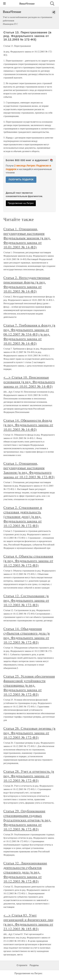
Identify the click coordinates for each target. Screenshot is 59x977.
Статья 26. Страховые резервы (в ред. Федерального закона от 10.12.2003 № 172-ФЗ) (29, 733)
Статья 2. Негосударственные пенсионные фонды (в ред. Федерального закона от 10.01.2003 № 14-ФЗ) (26, 284)
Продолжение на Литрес (21, 203)
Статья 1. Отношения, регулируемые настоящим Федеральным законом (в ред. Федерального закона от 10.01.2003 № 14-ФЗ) (27, 238)
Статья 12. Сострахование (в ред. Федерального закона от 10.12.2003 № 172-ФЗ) (26, 600)
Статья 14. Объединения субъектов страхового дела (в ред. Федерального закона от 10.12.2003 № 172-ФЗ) (26, 635)
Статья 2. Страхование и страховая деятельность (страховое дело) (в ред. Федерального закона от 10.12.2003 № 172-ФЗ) (22, 516)
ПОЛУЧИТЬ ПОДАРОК (21, 179)
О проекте (22, 965)
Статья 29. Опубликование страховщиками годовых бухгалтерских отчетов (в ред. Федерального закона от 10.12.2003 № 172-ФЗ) (27, 820)
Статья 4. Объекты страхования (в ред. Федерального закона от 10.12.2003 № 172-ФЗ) (28, 560)
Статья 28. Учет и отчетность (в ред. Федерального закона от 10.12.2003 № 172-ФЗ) (28, 776)
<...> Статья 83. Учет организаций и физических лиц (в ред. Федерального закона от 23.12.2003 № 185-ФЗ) (28, 922)
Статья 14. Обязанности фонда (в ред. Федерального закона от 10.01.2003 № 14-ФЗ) (28, 425)
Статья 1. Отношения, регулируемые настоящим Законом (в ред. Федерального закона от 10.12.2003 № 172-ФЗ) (29, 470)
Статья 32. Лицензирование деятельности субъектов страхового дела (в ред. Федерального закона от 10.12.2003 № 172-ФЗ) (25, 872)
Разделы (34, 965)
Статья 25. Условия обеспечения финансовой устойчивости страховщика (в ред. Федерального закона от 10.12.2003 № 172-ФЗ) (29, 685)
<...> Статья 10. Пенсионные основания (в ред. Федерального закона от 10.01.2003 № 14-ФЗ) (29, 382)
